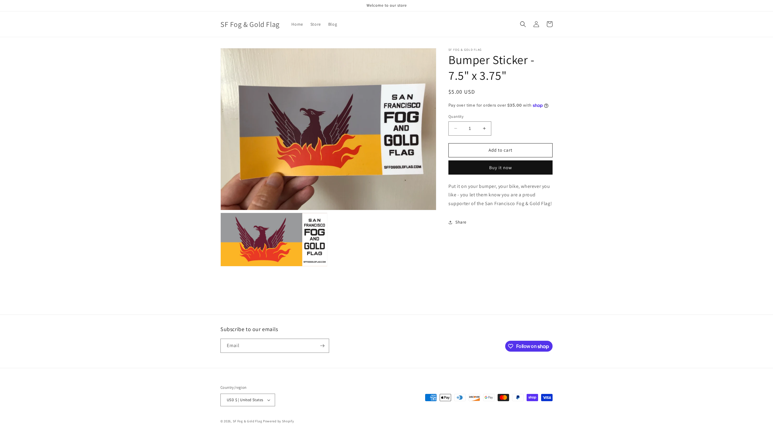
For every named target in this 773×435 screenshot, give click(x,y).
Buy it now (500, 167)
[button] (523, 24)
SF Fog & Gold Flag (247, 421)
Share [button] (461, 222)
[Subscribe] (322, 346)
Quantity (455, 116)
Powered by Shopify (278, 421)
